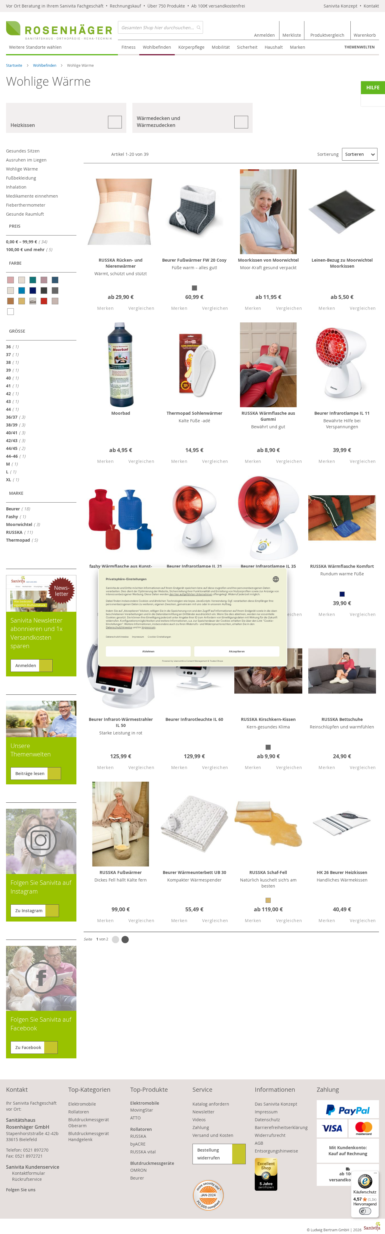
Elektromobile (82, 1104)
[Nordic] (33, 301)
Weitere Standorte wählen (35, 47)
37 (14, 354)
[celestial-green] (33, 280)
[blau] (22, 290)
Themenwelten (359, 47)
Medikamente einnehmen (32, 196)
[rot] (44, 301)
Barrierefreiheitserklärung (281, 1127)
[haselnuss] (11, 301)
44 (14, 409)
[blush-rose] (11, 280)
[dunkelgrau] (44, 290)
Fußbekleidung (21, 178)
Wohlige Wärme (22, 169)
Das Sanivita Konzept (276, 1104)
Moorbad (120, 413)
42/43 (17, 440)
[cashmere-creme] (22, 280)
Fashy (17, 516)
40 (14, 378)
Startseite (14, 65)
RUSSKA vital (143, 1152)
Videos (199, 1119)
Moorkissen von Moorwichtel (268, 260)
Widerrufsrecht (270, 1135)
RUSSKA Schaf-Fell (268, 872)
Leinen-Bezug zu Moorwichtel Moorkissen (342, 263)
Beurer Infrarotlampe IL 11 (342, 413)
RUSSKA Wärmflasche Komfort (342, 566)
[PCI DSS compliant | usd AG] (208, 1195)
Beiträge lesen (30, 773)
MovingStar (141, 1110)
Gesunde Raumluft (25, 214)
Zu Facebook (28, 1047)
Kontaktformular (28, 1173)
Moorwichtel (24, 524)
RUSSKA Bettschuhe (342, 719)
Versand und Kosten (212, 1135)
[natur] (22, 301)
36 (14, 346)
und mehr (31, 249)
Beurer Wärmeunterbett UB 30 (194, 872)
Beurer (19, 509)
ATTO (135, 1118)
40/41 (17, 432)
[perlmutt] (11, 290)
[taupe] (55, 301)
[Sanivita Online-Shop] (62, 30)
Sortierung (328, 154)
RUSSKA (21, 532)
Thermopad (23, 540)
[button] (100, 308)
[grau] (55, 290)
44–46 (17, 456)
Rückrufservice (27, 1179)
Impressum (266, 1112)
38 (14, 362)
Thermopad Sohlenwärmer (194, 413)
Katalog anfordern (210, 1104)
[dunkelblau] (33, 290)
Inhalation (16, 187)
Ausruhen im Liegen (26, 160)
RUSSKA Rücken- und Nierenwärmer (121, 263)
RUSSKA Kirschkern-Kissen (268, 719)
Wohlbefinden (45, 65)
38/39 (17, 425)
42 (14, 393)
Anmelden (25, 665)
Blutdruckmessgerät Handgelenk (88, 1136)
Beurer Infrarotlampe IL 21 (194, 566)
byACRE (138, 1144)
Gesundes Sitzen (23, 151)
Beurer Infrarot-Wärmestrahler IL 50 (121, 722)
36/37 (17, 417)
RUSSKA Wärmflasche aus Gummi (268, 416)
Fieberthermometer (25, 205)
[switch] (365, 1211)
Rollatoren (78, 1112)
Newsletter (203, 1112)
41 (14, 386)
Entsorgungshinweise (276, 1151)
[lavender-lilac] (44, 280)
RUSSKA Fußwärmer (121, 872)
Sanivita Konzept (340, 6)
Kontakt (371, 6)
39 (14, 370)
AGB (259, 1143)
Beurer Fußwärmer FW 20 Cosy (194, 260)
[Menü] (375, 1174)
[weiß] (11, 311)
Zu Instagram (28, 910)
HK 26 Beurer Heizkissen (342, 872)
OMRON (138, 1170)
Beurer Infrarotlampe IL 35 (268, 566)
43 (14, 401)
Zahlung (200, 1127)
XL (14, 479)
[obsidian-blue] (55, 280)
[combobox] (160, 27)
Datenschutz (267, 1119)
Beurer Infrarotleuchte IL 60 (194, 719)
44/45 (17, 448)
